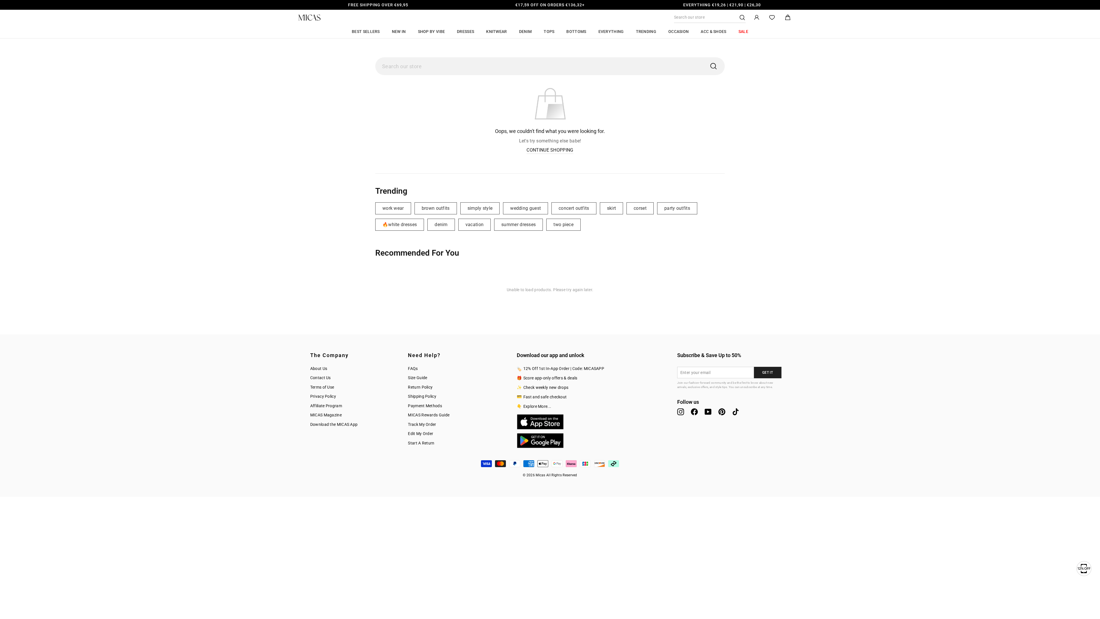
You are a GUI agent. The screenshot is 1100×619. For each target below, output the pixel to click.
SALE (743, 31)
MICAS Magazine (326, 415)
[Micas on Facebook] (694, 411)
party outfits (677, 208)
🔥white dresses (399, 224)
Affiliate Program (326, 405)
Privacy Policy (323, 396)
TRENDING (646, 31)
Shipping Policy (422, 396)
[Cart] (787, 17)
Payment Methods (425, 405)
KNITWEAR (496, 31)
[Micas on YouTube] (708, 411)
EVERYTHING (611, 31)
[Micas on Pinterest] (721, 411)
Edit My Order (420, 433)
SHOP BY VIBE (431, 31)
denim (441, 224)
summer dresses (518, 224)
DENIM (525, 31)
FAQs (413, 368)
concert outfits (574, 208)
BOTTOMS (576, 31)
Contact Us (320, 377)
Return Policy (420, 387)
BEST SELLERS (366, 31)
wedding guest (525, 208)
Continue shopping (550, 150)
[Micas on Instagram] (680, 411)
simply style (480, 208)
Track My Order (422, 424)
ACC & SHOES (713, 31)
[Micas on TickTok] (735, 411)
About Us (318, 368)
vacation (474, 224)
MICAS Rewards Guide (428, 415)
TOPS (549, 31)
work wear (393, 208)
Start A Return (421, 443)
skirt (611, 208)
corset (640, 208)
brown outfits (436, 208)
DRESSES (465, 31)
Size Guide (417, 377)
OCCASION (678, 31)
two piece (563, 224)
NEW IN (399, 31)
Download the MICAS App (334, 424)
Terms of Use (322, 387)
